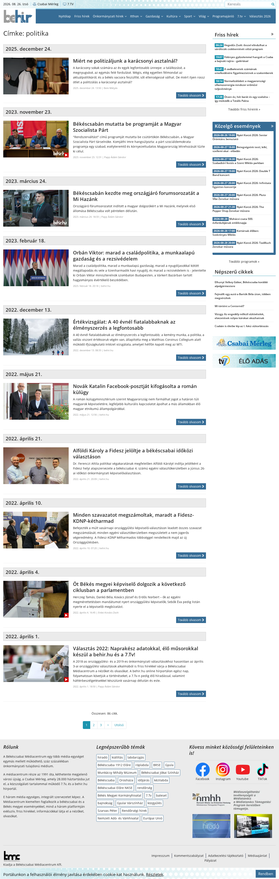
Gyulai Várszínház (130, 803)
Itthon (135, 16)
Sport (188, 16)
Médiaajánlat (257, 856)
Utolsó (119, 725)
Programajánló (223, 16)
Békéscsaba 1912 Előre (114, 765)
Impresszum (160, 856)
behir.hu (106, 285)
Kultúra (172, 16)
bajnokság (105, 803)
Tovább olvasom (190, 95)
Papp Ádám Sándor (115, 157)
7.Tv (148, 795)
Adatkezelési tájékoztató (225, 856)
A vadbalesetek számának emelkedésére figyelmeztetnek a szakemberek (244, 71)
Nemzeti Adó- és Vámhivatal (118, 818)
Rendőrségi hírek (134, 811)
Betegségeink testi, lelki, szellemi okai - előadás (240, 149)
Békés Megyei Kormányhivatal (119, 795)
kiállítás (117, 757)
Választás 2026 (260, 16)
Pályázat (210, 860)
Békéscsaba (106, 780)
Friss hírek (81, 16)
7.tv (240, 16)
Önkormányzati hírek (108, 16)
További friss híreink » (244, 109)
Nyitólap (65, 16)
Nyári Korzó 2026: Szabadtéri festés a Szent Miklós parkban (238, 161)
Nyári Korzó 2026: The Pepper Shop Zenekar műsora (238, 209)
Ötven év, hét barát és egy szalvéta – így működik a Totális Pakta (242, 99)
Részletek (154, 874)
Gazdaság (153, 16)
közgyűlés (155, 803)
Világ (203, 16)
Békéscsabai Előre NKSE (115, 788)
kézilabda (161, 780)
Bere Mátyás (110, 88)
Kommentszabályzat (189, 856)
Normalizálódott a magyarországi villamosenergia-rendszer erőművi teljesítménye (240, 85)
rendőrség (144, 788)
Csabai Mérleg (47, 4)
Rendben (265, 873)
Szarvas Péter (107, 811)
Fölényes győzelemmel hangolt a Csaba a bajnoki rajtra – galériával (244, 59)
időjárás (144, 780)
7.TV (69, 4)
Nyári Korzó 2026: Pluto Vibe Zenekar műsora (239, 197)
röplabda (142, 765)
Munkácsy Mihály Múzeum (117, 772)
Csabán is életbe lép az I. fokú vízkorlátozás (242, 326)
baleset (161, 795)
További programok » (244, 261)
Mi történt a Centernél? (229, 306)
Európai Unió (152, 818)
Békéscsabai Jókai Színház (160, 772)
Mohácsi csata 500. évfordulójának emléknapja (233, 221)
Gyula (169, 765)
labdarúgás (136, 757)
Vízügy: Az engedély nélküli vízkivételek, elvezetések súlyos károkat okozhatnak (239, 316)
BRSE (157, 765)
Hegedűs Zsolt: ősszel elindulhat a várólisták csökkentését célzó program (241, 47)
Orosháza (126, 780)
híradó (102, 757)
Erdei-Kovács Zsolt (108, 612)
